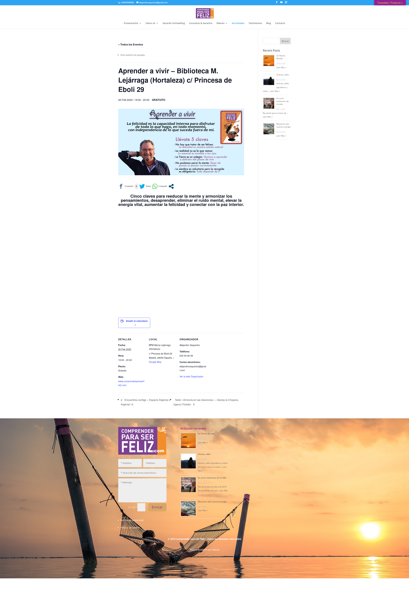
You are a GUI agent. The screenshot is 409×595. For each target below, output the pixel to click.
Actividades (238, 23)
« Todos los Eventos (130, 44)
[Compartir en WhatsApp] (159, 186)
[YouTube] (281, 3)
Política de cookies (130, 527)
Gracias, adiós (282, 74)
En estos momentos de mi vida (282, 101)
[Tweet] (145, 186)
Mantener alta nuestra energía (283, 125)
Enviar (157, 507)
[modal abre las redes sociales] (171, 186)
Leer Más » (281, 67)
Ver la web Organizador (191, 376)
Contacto (280, 23)
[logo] (205, 12)
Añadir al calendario (137, 320)
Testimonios (255, 23)
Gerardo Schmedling (174, 23)
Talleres (220, 23)
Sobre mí (150, 23)
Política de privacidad (131, 520)
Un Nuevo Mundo (280, 57)
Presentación (131, 23)
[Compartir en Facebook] (125, 186)
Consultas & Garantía (200, 23)
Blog (268, 23)
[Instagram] (286, 3)
